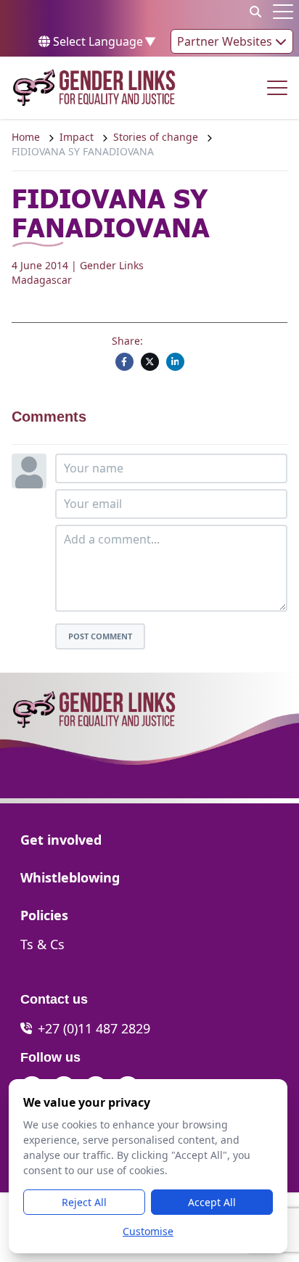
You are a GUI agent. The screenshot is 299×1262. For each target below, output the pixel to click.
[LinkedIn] (175, 362)
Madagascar (42, 280)
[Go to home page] (94, 87)
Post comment (100, 636)
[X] (150, 362)
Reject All (84, 1202)
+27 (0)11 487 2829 (94, 1028)
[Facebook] (124, 362)
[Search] (255, 11)
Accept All (212, 1202)
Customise (148, 1231)
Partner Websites (226, 41)
